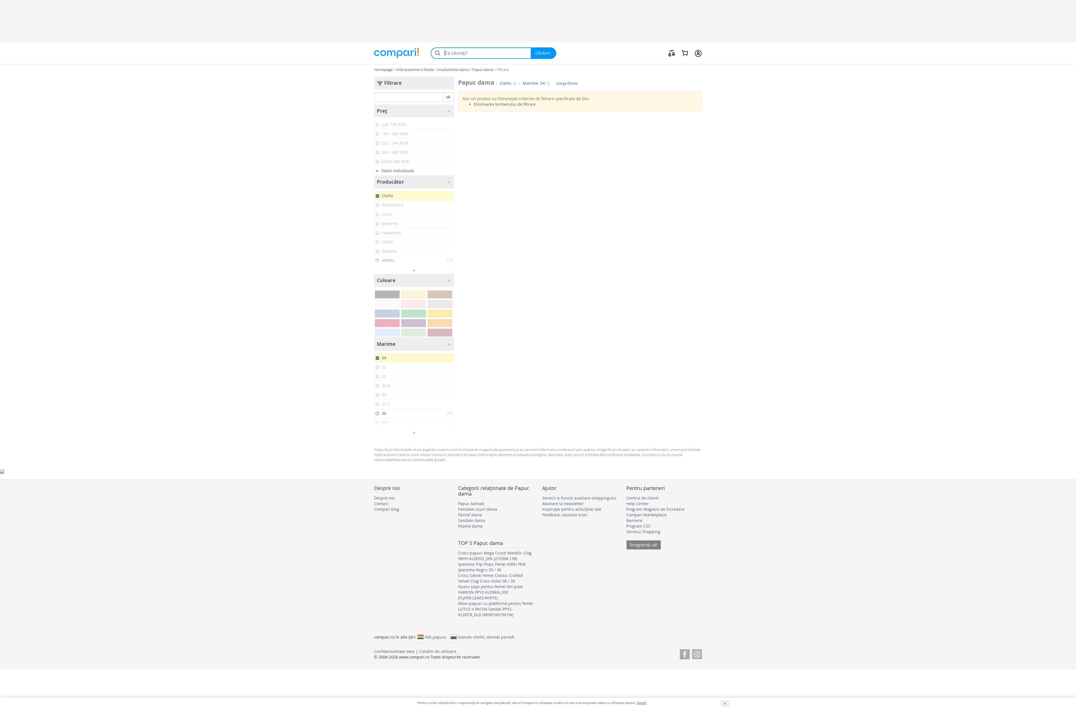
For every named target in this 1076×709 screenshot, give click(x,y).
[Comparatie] (671, 53)
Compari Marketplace (646, 514)
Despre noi (384, 498)
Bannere (634, 520)
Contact (381, 503)
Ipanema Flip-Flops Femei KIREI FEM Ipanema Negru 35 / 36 (492, 566)
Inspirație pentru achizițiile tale (571, 509)
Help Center (637, 503)
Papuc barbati (471, 503)
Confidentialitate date (394, 651)
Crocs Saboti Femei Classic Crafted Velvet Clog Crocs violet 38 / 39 (490, 578)
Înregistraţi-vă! (643, 544)
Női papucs (435, 636)
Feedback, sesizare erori (564, 514)
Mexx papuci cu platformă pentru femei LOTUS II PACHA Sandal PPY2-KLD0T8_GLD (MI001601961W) (495, 609)
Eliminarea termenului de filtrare (505, 104)
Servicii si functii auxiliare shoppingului (579, 498)
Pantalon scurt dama (477, 509)
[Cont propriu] (698, 53)
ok (448, 97)
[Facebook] (685, 653)
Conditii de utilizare (437, 651)
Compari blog (386, 509)
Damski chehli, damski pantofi (486, 636)
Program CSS (638, 526)
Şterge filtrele (567, 83)
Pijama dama (470, 526)
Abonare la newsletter (563, 503)
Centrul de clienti (642, 498)
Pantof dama (470, 514)
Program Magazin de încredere (655, 509)
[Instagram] (697, 653)
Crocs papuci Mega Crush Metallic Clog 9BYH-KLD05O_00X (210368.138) (495, 555)
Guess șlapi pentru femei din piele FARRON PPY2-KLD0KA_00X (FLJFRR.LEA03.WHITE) (490, 592)
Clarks (505, 83)
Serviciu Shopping (643, 531)
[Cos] (684, 53)
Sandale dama (471, 520)
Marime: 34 (534, 83)
